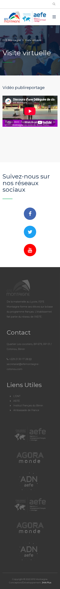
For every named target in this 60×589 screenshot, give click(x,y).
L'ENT (16, 396)
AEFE (16, 400)
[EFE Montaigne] (25, 17)
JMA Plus (46, 582)
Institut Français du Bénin (28, 405)
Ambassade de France (26, 410)
